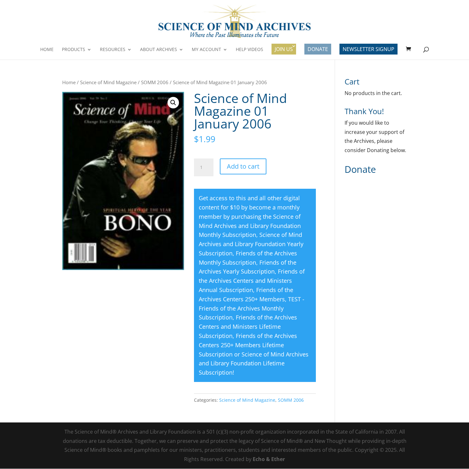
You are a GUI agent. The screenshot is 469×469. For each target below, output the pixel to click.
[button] (173, 102)
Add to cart (243, 166)
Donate (318, 49)
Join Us (284, 49)
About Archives (158, 49)
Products (73, 49)
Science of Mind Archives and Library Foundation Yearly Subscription (251, 244)
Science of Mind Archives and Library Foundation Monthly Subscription (250, 226)
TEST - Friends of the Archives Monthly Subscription (251, 308)
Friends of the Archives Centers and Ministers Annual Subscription (252, 280)
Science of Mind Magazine (108, 82)
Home (47, 49)
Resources (112, 49)
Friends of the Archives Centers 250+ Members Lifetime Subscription (248, 345)
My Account (206, 49)
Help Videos (249, 49)
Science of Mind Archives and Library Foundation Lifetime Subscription (254, 363)
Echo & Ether (269, 459)
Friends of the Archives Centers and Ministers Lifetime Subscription (248, 326)
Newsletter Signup (368, 49)
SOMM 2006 (154, 82)
